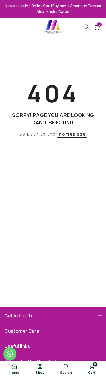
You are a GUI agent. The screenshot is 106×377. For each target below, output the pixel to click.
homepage (72, 134)
